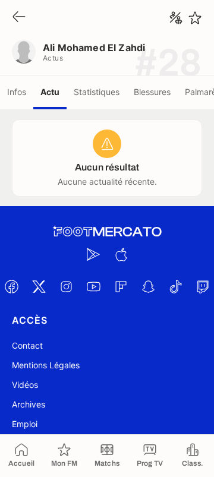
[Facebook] (11, 286)
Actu (49, 92)
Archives (28, 404)
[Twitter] (39, 286)
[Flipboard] (121, 286)
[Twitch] (203, 286)
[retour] (19, 18)
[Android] (93, 254)
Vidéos (25, 385)
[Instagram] (66, 286)
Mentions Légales (46, 365)
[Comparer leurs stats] (176, 18)
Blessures (152, 92)
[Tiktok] (175, 286)
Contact (27, 345)
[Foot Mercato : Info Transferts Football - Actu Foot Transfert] (107, 231)
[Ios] (121, 254)
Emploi (24, 424)
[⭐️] (195, 18)
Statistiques (96, 92)
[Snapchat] (148, 286)
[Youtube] (93, 286)
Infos (16, 92)
